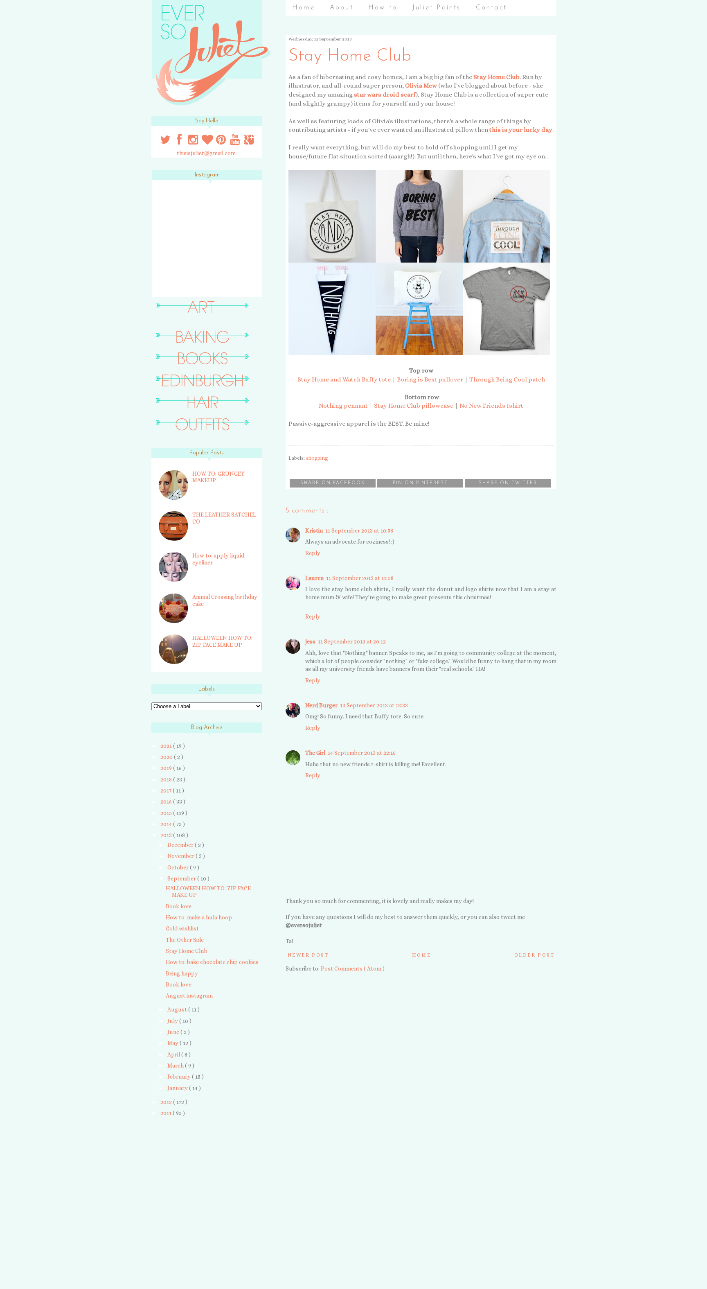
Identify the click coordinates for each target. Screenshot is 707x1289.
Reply (312, 553)
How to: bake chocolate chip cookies (212, 962)
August (177, 1009)
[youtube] (236, 141)
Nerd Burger (321, 705)
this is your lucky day (520, 129)
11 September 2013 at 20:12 (352, 641)
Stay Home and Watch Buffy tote (344, 379)
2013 (166, 835)
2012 (166, 1102)
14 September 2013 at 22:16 (362, 752)
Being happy (182, 973)
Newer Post (308, 955)
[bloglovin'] (208, 141)
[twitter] (166, 141)
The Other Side (185, 940)
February (179, 1076)
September (182, 878)
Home (303, 8)
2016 (166, 801)
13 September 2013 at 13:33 (374, 705)
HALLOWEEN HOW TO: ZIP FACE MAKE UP (222, 641)
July (173, 1021)
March (176, 1065)
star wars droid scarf (385, 94)
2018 (166, 779)
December (181, 845)
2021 (166, 746)
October (178, 867)
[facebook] (179, 141)
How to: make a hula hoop (199, 917)
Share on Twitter (508, 483)
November (181, 856)
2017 (166, 790)
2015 (166, 813)
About (342, 8)
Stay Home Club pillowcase (413, 405)
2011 (166, 1113)
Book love (178, 906)
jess (310, 641)
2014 (166, 824)
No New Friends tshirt (491, 405)
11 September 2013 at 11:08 (360, 578)
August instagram (189, 995)
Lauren (314, 578)
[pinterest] (222, 141)
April (174, 1054)
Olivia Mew (421, 85)
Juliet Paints (436, 8)
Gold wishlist (182, 928)
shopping (317, 458)
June (173, 1032)
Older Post (534, 955)
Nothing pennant (343, 405)
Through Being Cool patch (507, 379)
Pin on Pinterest (420, 483)
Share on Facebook (332, 483)
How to (382, 8)
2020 (167, 757)
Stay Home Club (496, 77)
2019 (166, 768)
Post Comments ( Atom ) (353, 968)
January (178, 1088)
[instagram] (194, 141)
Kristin (314, 530)
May (173, 1043)
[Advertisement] (203, 1181)
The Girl (315, 752)
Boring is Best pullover (430, 379)
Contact (491, 8)
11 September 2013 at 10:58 (359, 530)
